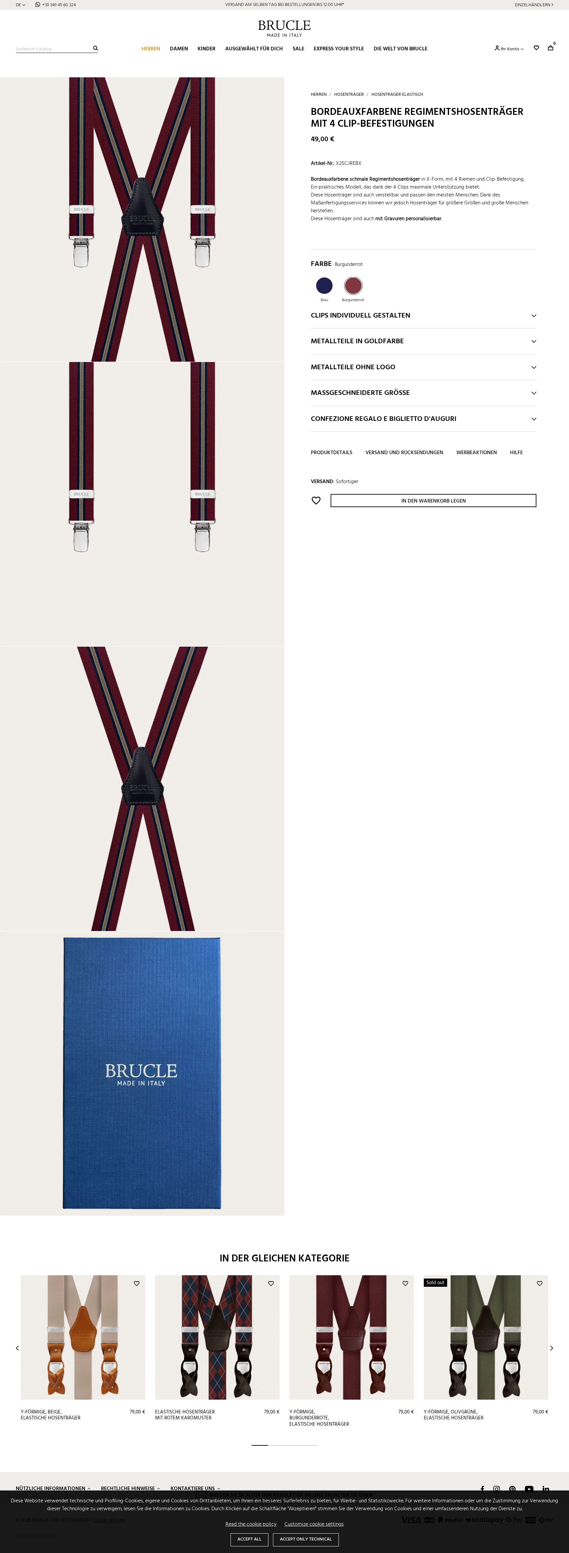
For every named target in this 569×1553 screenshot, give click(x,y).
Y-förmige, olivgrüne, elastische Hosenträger (453, 1415)
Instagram (496, 1489)
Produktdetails (331, 453)
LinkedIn (546, 1489)
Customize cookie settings (314, 1524)
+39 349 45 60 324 (59, 5)
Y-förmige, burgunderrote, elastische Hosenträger (319, 1418)
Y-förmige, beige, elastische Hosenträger (50, 1415)
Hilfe (516, 453)
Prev (17, 1348)
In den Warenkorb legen (433, 501)
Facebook (482, 1489)
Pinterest (512, 1489)
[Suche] (95, 48)
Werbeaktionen (476, 453)
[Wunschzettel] (536, 47)
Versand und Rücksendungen (404, 453)
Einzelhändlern (532, 5)
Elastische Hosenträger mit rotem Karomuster (185, 1415)
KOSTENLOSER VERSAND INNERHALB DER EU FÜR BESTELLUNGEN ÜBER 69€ (285, 5)
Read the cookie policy (251, 1524)
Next (551, 1348)
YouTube (529, 1489)
